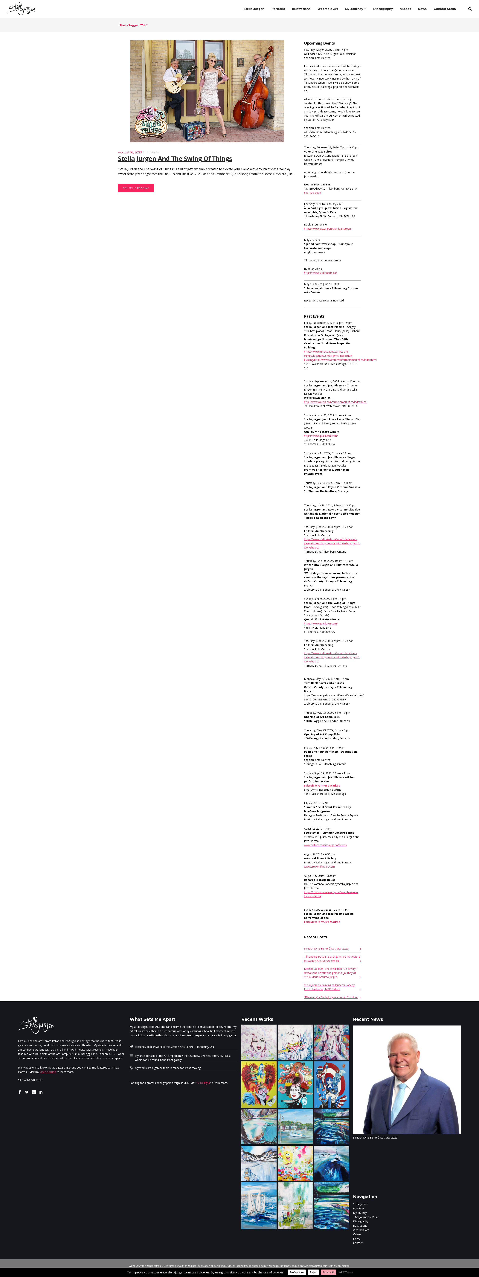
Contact (358, 1243)
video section (48, 1072)
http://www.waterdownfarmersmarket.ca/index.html (335, 402)
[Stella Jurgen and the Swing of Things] (207, 91)
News (356, 1238)
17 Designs (203, 1083)
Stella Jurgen (360, 1204)
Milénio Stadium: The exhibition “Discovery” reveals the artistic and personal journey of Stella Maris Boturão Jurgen (330, 973)
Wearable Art (361, 1230)
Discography (360, 1221)
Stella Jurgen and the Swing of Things (175, 158)
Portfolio (358, 1208)
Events (153, 152)
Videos (357, 1234)
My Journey (360, 1212)
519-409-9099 (312, 192)
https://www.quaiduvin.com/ (321, 436)
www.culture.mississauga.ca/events (325, 845)
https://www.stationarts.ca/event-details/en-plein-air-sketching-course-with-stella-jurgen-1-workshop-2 (332, 543)
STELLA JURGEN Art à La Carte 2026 (326, 948)
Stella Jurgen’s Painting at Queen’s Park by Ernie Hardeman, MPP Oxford (329, 987)
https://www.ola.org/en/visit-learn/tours (328, 228)
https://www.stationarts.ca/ (320, 273)
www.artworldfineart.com (319, 866)
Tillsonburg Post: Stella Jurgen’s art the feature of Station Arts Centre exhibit (332, 958)
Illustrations (360, 1225)
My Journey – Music (367, 1217)
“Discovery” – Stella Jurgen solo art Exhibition (331, 997)
